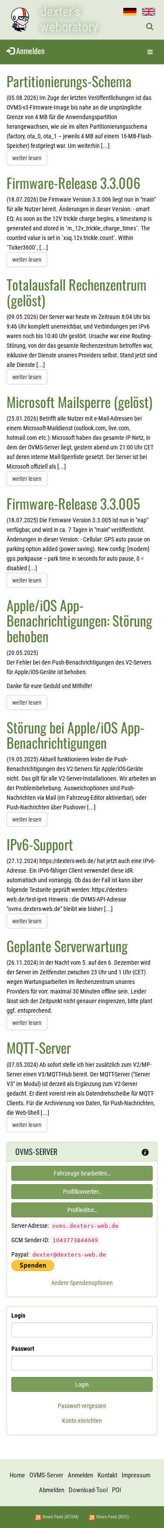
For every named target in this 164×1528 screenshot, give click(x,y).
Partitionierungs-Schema (69, 81)
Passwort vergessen (82, 1405)
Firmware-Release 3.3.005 (73, 503)
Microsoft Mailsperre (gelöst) (79, 401)
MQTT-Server (39, 1047)
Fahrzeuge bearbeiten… (82, 1173)
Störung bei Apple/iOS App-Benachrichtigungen (75, 735)
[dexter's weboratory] (20, 20)
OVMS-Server (46, 1475)
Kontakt (107, 1475)
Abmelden (51, 1490)
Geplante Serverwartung (67, 945)
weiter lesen (27, 157)
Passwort (22, 1348)
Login (18, 1315)
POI (116, 1490)
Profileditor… (82, 1209)
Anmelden (29, 50)
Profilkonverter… (82, 1191)
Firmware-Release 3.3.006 (73, 182)
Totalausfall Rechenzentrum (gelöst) (77, 292)
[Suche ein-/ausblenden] (149, 27)
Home (17, 1475)
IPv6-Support (40, 844)
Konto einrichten (82, 1420)
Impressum (136, 1475)
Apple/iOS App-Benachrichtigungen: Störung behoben (79, 620)
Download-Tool (88, 1490)
